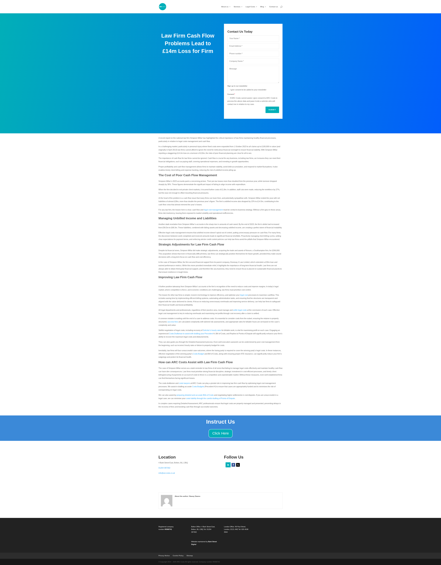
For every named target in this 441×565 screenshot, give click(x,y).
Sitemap (190, 556)
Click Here (220, 433)
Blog (262, 7)
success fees (172, 322)
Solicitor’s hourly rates (212, 330)
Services (237, 7)
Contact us (273, 7)
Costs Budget (198, 354)
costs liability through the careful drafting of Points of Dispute (210, 398)
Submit (272, 110)
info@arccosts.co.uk (166, 473)
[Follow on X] (238, 465)
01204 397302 (164, 468)
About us (224, 7)
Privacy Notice (164, 556)
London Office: (229, 527)
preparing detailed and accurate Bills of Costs (195, 395)
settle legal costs (240, 310)
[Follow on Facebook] (233, 465)
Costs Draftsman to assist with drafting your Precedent (191, 334)
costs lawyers (184, 383)
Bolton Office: (196, 527)
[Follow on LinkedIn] (228, 464)
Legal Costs (250, 7)
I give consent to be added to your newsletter (248, 90)
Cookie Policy (178, 556)
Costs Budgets (198, 387)
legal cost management (213, 210)
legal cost (244, 295)
